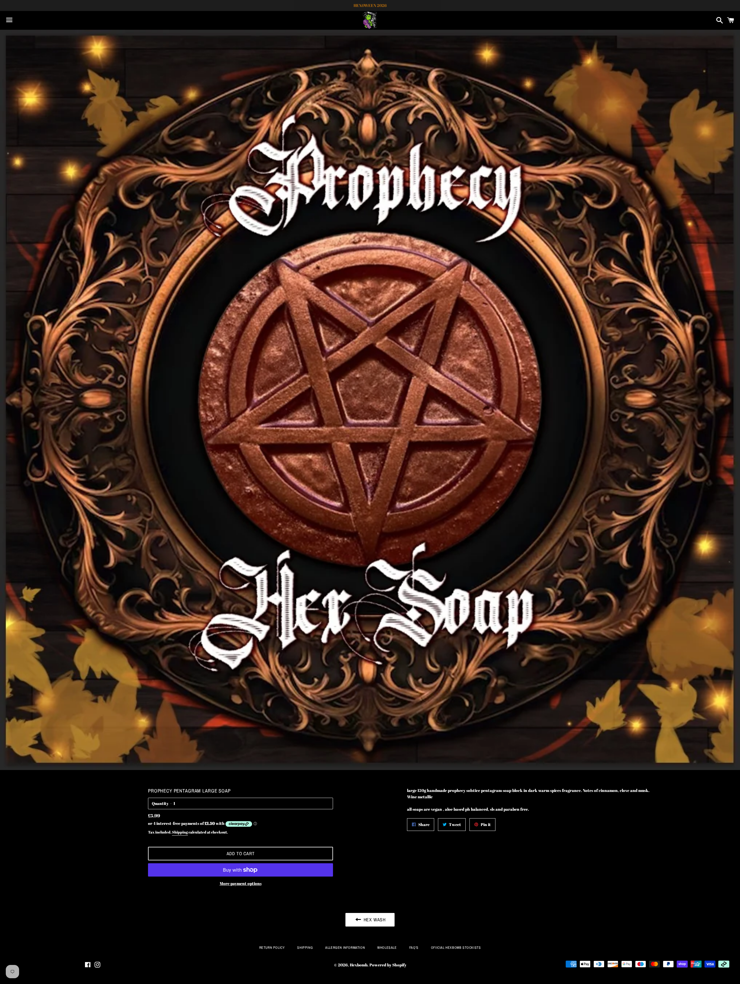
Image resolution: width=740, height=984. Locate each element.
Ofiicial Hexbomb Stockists (456, 947)
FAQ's (414, 947)
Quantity (160, 803)
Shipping (180, 832)
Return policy (272, 947)
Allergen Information (345, 947)
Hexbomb (358, 965)
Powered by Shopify (387, 965)
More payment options (241, 883)
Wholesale (387, 947)
